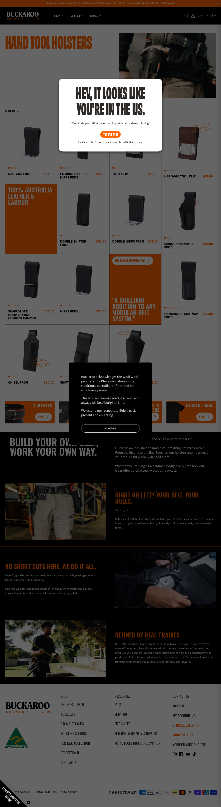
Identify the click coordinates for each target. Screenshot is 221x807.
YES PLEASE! (110, 134)
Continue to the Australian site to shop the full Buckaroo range (110, 142)
